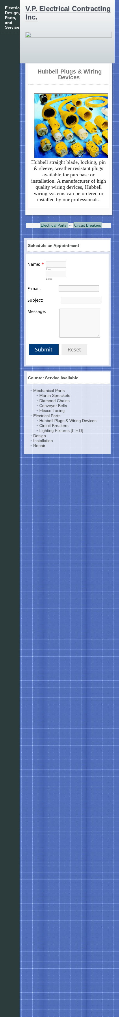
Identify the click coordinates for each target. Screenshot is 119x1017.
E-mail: (34, 288)
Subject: (35, 300)
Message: (36, 311)
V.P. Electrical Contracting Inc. (68, 13)
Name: (33, 264)
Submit (44, 349)
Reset (74, 349)
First (48, 269)
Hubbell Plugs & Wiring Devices (70, 74)
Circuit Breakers (87, 225)
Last (49, 278)
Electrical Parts (54, 225)
